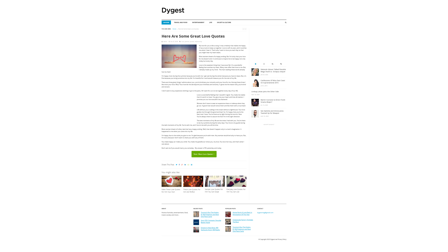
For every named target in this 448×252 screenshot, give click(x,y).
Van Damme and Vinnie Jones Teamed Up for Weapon (272, 112)
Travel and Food (180, 22)
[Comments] (272, 63)
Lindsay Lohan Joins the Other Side (265, 92)
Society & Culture (224, 22)
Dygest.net (273, 239)
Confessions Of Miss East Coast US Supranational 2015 (273, 81)
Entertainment (198, 22)
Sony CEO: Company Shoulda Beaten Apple (211, 221)
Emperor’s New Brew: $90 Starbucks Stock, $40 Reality (210, 229)
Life (210, 22)
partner (187, 41)
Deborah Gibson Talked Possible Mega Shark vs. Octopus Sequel (273, 70)
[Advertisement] (179, 108)
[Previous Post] (243, 29)
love (182, 41)
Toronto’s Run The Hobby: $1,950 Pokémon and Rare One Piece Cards (210, 215)
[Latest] (264, 63)
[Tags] (281, 63)
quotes (192, 41)
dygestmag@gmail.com (265, 213)
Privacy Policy (282, 239)
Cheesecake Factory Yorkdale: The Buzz (243, 221)
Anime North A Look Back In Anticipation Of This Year (242, 214)
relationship (198, 41)
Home (167, 22)
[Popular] (255, 63)
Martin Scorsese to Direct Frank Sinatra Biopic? (273, 101)
